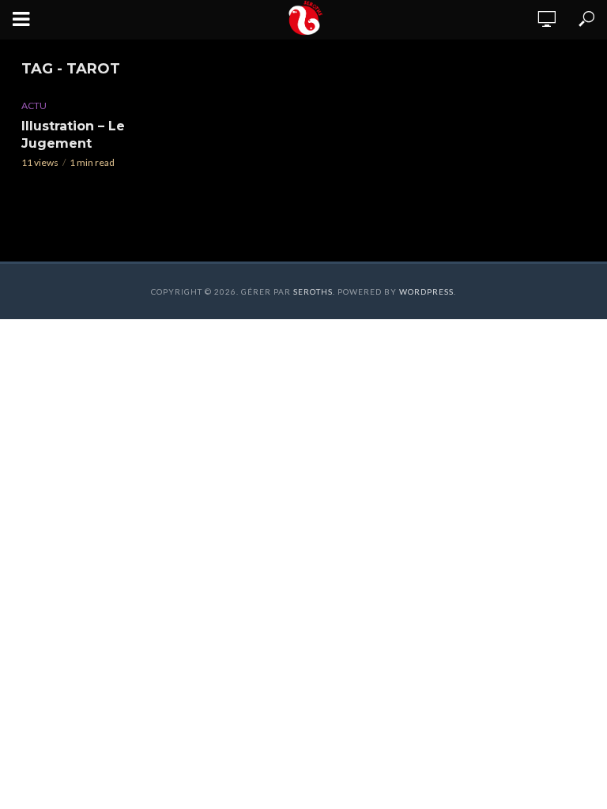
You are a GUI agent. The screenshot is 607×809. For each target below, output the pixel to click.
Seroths (313, 291)
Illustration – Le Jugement (73, 135)
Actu (34, 105)
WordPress (426, 291)
